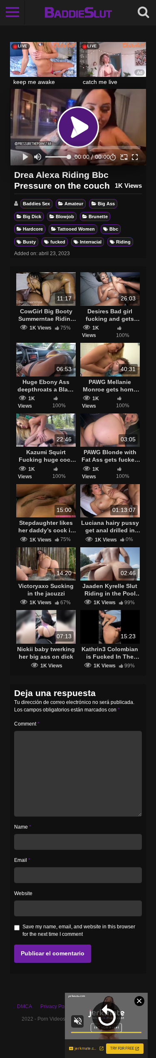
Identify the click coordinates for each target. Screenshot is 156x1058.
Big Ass (106, 203)
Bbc (113, 228)
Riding (123, 241)
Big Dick (32, 216)
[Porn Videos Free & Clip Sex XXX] (78, 12)
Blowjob (65, 216)
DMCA (24, 1006)
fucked (57, 241)
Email (22, 860)
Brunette (98, 216)
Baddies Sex (36, 203)
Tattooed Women (76, 228)
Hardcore (33, 228)
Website (23, 893)
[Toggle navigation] (12, 12)
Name (22, 827)
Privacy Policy (56, 1006)
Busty (29, 241)
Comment (27, 724)
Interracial (91, 241)
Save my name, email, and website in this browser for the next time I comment (78, 930)
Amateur (73, 203)
